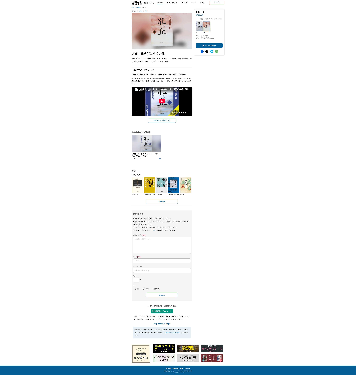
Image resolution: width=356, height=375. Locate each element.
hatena (211, 51)
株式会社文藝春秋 (168, 371)
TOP (133, 7)
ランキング (184, 2)
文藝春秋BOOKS (143, 3)
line (216, 51)
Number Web (183, 371)
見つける (202, 2)
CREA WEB (189, 371)
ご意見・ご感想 (137, 235)
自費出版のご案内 (178, 368)
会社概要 (168, 368)
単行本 (140, 11)
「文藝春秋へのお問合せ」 (172, 332)
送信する (162, 295)
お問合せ (187, 368)
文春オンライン (176, 371)
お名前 (135, 257)
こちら (153, 230)
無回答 (157, 289)
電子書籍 (138, 7)
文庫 (146, 11)
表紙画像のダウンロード (163, 311)
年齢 (134, 276)
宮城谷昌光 (199, 15)
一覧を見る (162, 201)
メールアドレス (137, 266)
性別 (134, 285)
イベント (193, 2)
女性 (147, 289)
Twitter (206, 51)
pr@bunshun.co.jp (162, 324)
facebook (202, 51)
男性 (137, 289)
